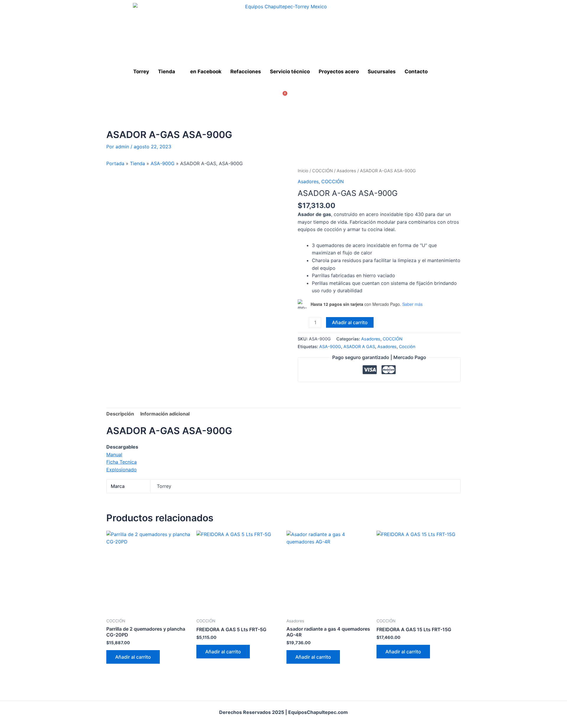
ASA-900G (163, 163)
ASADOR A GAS (359, 346)
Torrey (141, 71)
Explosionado (121, 470)
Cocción (407, 346)
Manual (114, 454)
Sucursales (382, 71)
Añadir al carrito (350, 322)
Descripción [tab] (120, 414)
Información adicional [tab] (165, 414)
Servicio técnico (290, 71)
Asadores (346, 170)
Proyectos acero (339, 71)
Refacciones (245, 71)
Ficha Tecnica (121, 462)
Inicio (303, 170)
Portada (115, 163)
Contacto (416, 71)
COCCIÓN (322, 170)
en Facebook (205, 71)
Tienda (166, 71)
